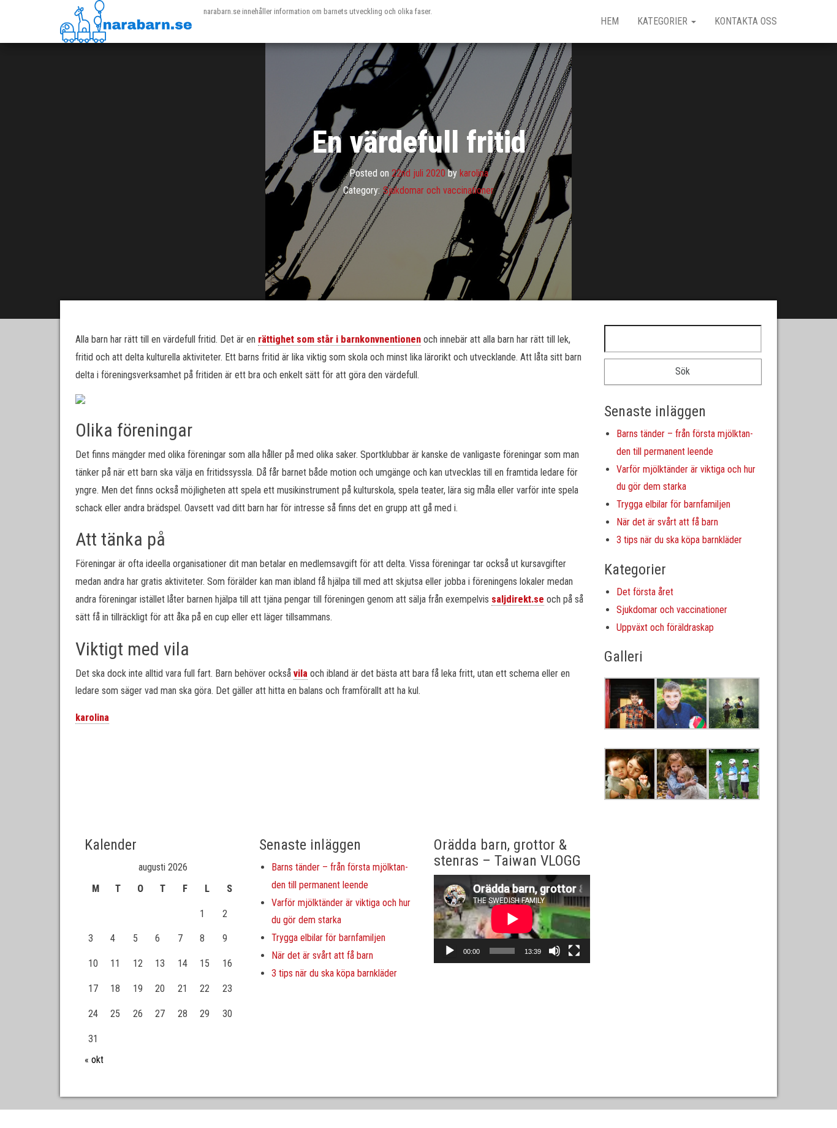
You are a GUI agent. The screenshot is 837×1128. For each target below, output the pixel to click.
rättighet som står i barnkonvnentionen (339, 339)
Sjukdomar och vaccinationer (438, 190)
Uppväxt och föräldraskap (665, 627)
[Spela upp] (450, 951)
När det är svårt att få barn (667, 522)
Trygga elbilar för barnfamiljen (673, 504)
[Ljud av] (554, 951)
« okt (94, 1059)
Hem (609, 21)
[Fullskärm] (574, 951)
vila (301, 673)
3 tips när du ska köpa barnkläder (679, 540)
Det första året (644, 592)
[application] (512, 918)
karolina (474, 172)
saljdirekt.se (517, 599)
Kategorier (663, 21)
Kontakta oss (745, 21)
